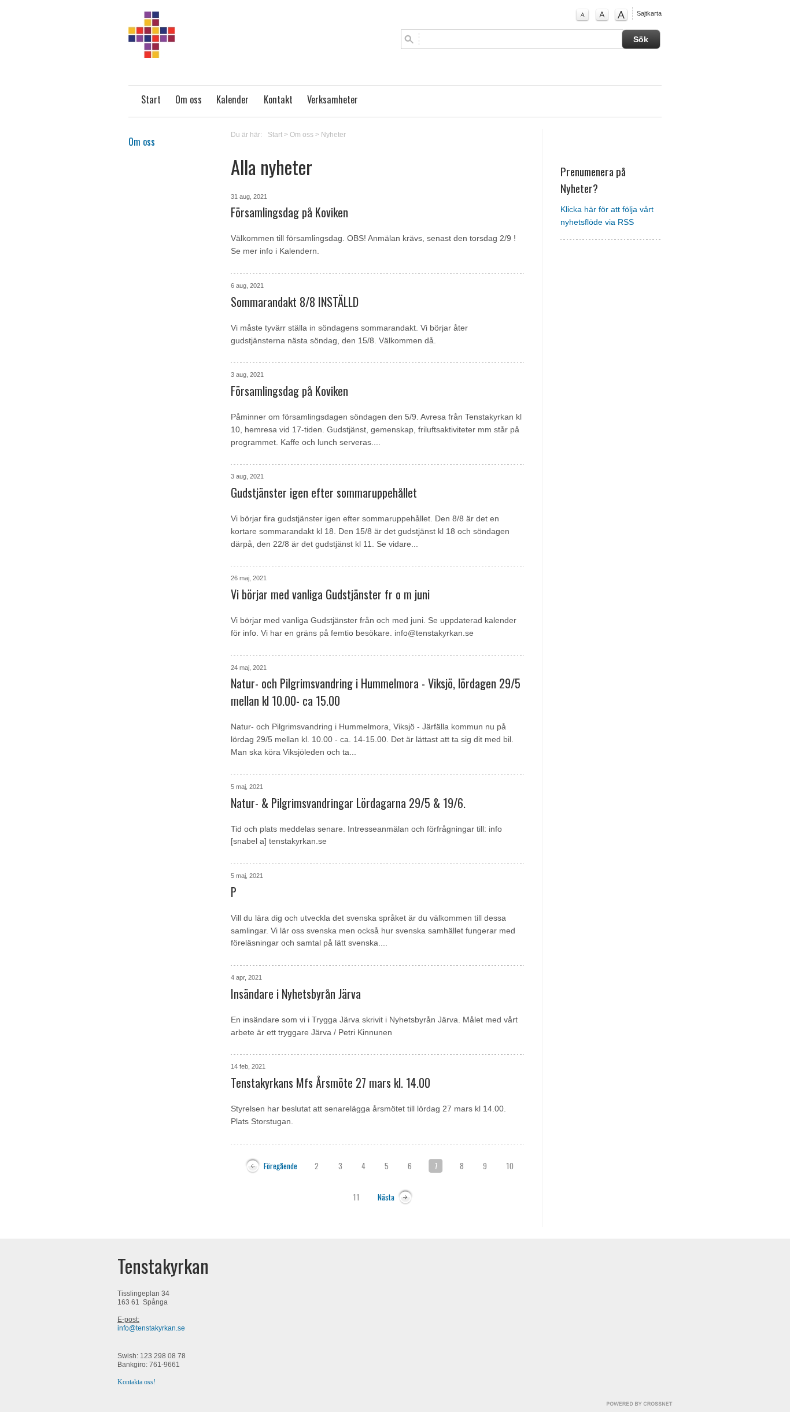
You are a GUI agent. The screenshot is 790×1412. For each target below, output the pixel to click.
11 (356, 1197)
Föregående (280, 1166)
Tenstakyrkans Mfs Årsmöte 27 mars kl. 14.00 (330, 1082)
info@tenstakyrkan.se (151, 1328)
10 (510, 1166)
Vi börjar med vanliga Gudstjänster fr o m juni (330, 594)
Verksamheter (332, 99)
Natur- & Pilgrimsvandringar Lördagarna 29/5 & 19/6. (348, 802)
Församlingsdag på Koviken (289, 212)
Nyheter (333, 135)
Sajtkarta (649, 13)
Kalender (232, 99)
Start (151, 99)
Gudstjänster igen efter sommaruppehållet (324, 492)
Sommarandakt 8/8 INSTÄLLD (295, 301)
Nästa (386, 1197)
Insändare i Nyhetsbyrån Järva (296, 993)
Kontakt (278, 99)
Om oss (188, 99)
